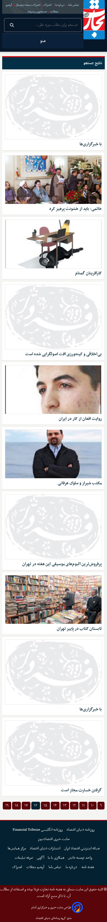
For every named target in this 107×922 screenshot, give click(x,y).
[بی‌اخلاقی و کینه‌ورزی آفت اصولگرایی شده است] (53, 316)
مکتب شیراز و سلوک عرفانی (80, 483)
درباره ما (60, 5)
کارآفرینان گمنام (88, 273)
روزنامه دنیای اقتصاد (80, 830)
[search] (12, 25)
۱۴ (55, 805)
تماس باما (74, 5)
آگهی (40, 858)
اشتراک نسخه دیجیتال (27, 5)
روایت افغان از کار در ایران (80, 419)
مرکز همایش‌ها (17, 848)
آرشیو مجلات (35, 867)
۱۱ (83, 805)
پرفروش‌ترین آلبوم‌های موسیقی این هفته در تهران (62, 564)
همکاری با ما (56, 858)
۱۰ (92, 805)
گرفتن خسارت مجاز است (81, 790)
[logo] (94, 19)
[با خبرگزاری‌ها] (53, 106)
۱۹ (7, 805)
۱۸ (16, 805)
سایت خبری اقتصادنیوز (53, 839)
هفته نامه (88, 867)
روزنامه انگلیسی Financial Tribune (38, 830)
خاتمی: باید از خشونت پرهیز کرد (75, 209)
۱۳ (64, 805)
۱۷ (26, 805)
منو (43, 41)
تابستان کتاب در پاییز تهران (79, 629)
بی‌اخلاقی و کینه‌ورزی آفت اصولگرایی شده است (63, 354)
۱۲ (74, 805)
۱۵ (45, 805)
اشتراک (47, 5)
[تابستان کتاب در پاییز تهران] (53, 599)
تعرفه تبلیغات (24, 858)
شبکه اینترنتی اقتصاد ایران (82, 848)
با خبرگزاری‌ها (91, 144)
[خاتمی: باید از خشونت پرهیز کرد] (53, 179)
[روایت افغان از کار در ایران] (53, 389)
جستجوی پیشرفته (37, 11)
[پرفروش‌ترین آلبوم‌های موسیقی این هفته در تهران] (53, 526)
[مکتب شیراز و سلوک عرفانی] (53, 453)
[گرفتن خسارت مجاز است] (53, 753)
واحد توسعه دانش (80, 858)
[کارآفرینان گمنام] (53, 244)
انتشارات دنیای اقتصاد (45, 848)
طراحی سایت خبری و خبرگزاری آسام (51, 907)
